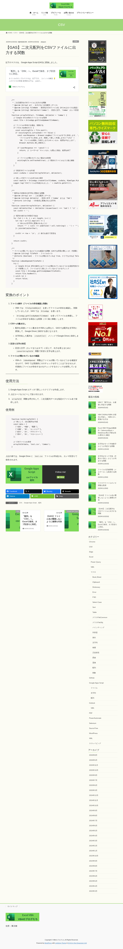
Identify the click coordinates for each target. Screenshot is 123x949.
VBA (92, 567)
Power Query (96, 562)
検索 (94, 648)
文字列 (95, 642)
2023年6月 (93, 876)
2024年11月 (93, 800)
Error (94, 592)
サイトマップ (12, 906)
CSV (75, 41)
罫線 (94, 658)
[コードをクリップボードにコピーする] (76, 101)
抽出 (94, 637)
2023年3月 (93, 891)
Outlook (92, 703)
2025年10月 (93, 770)
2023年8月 (93, 866)
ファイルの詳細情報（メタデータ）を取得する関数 (107, 472)
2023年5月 (93, 881)
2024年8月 (93, 815)
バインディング (98, 627)
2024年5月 (93, 831)
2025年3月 (93, 790)
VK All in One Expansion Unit (77, 943)
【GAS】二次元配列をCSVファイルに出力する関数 (107, 511)
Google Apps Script (30, 503)
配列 (39, 503)
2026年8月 (93, 755)
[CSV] (13, 514)
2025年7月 (93, 780)
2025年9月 (93, 775)
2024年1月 (93, 851)
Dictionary (96, 587)
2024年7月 (93, 821)
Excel (91, 557)
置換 (94, 663)
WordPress (93, 733)
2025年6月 (93, 785)
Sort (94, 607)
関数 (94, 673)
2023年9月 (93, 861)
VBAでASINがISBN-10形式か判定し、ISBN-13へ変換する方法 (107, 417)
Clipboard (96, 582)
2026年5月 (93, 760)
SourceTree (93, 728)
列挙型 (95, 632)
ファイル (94, 688)
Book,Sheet (96, 577)
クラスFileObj (97, 622)
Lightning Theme (60, 943)
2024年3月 (93, 841)
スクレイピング (95, 743)
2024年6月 (93, 826)
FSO (94, 597)
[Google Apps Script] (72, 514)
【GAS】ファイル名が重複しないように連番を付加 (54, 519)
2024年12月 (93, 795)
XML (91, 738)
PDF (90, 713)
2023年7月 (93, 871)
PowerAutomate (95, 718)
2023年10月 (93, 856)
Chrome (92, 542)
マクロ (93, 572)
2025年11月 (93, 765)
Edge (91, 552)
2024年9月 (93, 810)
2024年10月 (93, 805)
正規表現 (95, 653)
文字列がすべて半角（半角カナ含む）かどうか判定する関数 (107, 458)
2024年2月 (93, 846)
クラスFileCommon (99, 617)
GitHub (91, 678)
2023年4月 (93, 886)
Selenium (92, 723)
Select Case (97, 602)
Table (94, 612)
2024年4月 (93, 836)
